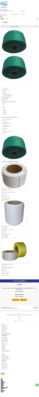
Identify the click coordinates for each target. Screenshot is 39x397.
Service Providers (4, 364)
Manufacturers (4, 362)
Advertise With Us (4, 337)
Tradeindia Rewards (5, 341)
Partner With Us (4, 331)
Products (4, 92)
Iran (1, 389)
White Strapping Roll (5, 226)
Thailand (2, 383)
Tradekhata (3, 346)
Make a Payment (4, 332)
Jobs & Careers (4, 327)
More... (2, 391)
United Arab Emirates (4, 387)
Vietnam (2, 384)
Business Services (4, 363)
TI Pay (3, 342)
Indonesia (2, 388)
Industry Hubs (4, 365)
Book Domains (4, 338)
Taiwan (2, 381)
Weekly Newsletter (5, 339)
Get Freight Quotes (5, 356)
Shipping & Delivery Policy (6, 334)
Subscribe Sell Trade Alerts (6, 351)
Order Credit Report (5, 340)
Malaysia (2, 385)
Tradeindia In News (5, 329)
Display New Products (5, 355)
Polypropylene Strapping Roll (7, 264)
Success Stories (4, 328)
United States (3, 382)
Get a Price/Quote (5, 98)
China (2, 380)
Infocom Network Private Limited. (13, 308)
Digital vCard (4, 345)
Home (4, 91)
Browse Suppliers (4, 349)
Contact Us (3, 330)
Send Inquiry (5, 88)
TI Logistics (3, 344)
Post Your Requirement (5, 350)
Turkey (2, 386)
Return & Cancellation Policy (6, 333)
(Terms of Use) (12, 307)
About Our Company (5, 326)
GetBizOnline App (4, 343)
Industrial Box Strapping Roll (7, 189)
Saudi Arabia (3, 390)
